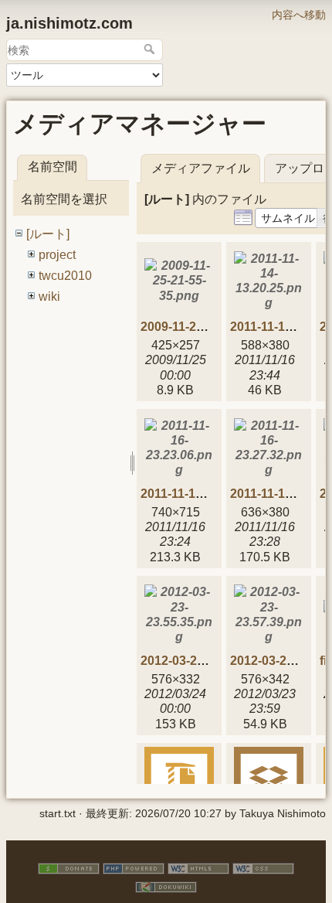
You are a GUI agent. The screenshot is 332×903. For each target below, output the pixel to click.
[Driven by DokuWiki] (166, 886)
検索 (151, 48)
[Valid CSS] (263, 867)
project (57, 254)
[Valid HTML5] (198, 867)
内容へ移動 (299, 15)
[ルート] (47, 233)
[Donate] (69, 867)
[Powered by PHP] (133, 867)
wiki (49, 296)
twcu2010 (65, 275)
